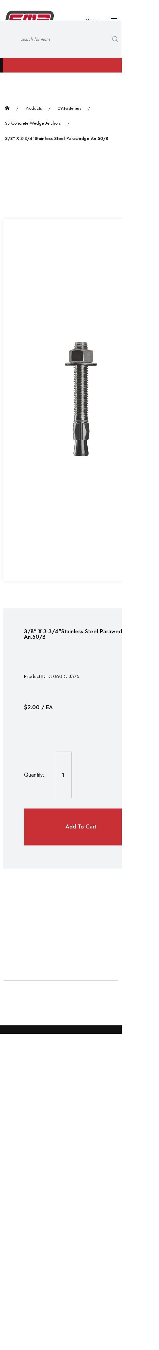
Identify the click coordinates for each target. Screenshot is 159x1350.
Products (34, 108)
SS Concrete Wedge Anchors (33, 123)
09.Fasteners (69, 108)
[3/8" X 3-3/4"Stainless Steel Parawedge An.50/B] (81, 400)
